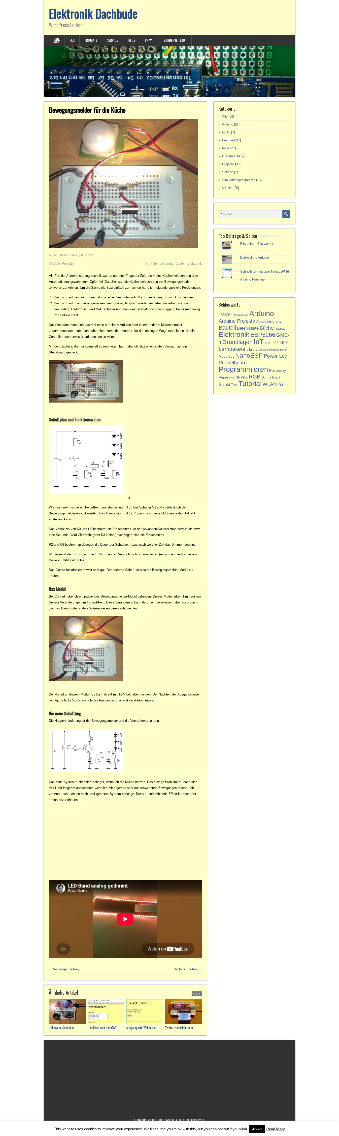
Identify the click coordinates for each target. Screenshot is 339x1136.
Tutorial (250, 383)
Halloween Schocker (61, 1027)
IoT (259, 342)
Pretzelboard (233, 362)
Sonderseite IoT (175, 40)
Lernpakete (232, 349)
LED (284, 342)
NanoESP (249, 355)
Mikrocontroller (278, 349)
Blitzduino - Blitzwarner (256, 244)
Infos (131, 40)
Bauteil (180, 263)
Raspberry (277, 370)
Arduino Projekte (237, 321)
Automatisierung (161, 263)
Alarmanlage (241, 315)
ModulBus (226, 356)
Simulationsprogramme (238, 180)
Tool (234, 385)
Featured (228, 140)
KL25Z (273, 343)
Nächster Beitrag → (187, 969)
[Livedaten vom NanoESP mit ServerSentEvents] (107, 1012)
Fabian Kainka (67, 255)
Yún (281, 384)
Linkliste (263, 349)
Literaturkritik (231, 156)
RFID (244, 377)
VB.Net (227, 188)
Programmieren (243, 369)
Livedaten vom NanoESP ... (104, 1027)
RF (238, 377)
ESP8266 (262, 334)
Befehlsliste (248, 328)
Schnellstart (271, 377)
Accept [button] (257, 1129)
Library (251, 349)
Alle (57, 263)
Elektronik (194, 263)
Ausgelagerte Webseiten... (142, 1027)
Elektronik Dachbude (93, 13)
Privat (149, 40)
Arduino (227, 124)
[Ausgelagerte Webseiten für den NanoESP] (145, 1012)
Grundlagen (237, 342)
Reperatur (227, 377)
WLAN (270, 384)
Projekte (90, 40)
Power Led (275, 356)
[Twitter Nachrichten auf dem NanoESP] (184, 1012)
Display (280, 328)
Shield (224, 384)
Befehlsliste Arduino (254, 257)
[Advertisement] (125, 841)
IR (266, 343)
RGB (255, 377)
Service (112, 40)
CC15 (226, 132)
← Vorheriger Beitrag (64, 969)
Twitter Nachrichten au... (180, 1027)
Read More (275, 1129)
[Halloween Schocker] (68, 1012)
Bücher (267, 328)
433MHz (226, 315)
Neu (72, 40)
